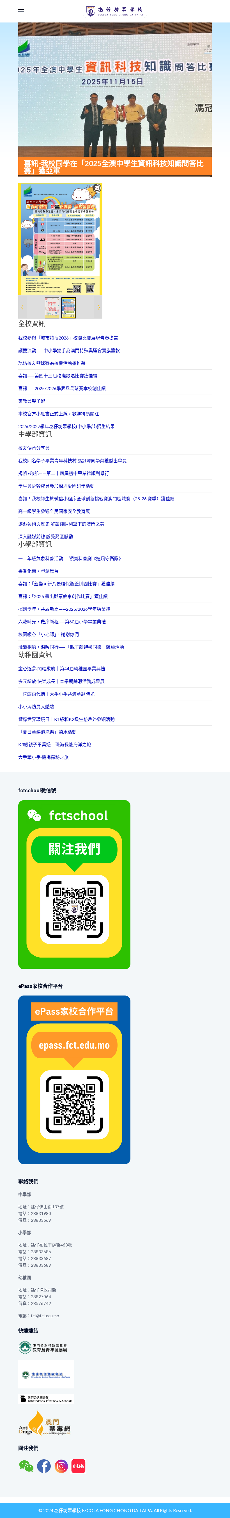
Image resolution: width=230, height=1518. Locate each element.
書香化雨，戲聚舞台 (38, 571)
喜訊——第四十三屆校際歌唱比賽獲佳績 (57, 375)
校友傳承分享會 (34, 448)
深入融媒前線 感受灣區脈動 (45, 536)
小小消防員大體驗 (36, 706)
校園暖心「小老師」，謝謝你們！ (50, 634)
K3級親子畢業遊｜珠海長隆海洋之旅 (54, 744)
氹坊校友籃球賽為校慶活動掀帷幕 (52, 363)
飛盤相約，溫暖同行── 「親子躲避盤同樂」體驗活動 (71, 647)
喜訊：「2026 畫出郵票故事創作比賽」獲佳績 (63, 596)
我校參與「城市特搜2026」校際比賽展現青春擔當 (68, 337)
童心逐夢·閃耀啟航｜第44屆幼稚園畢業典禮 (61, 668)
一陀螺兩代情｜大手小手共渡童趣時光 (56, 693)
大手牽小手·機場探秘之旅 (43, 757)
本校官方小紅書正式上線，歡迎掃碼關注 (58, 413)
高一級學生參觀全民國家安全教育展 (54, 511)
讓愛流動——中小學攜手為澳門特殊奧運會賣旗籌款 (69, 350)
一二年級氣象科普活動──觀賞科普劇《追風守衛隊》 (70, 558)
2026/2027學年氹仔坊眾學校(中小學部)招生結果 (66, 426)
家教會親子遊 (31, 401)
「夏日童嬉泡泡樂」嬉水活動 (47, 731)
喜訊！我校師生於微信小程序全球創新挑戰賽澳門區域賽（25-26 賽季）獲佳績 (96, 498)
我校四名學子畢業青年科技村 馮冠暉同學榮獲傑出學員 (72, 460)
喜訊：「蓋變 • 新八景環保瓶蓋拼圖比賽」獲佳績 (66, 583)
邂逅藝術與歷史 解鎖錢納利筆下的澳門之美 (61, 523)
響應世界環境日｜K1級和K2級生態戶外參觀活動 (66, 719)
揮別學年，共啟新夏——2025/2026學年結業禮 (64, 609)
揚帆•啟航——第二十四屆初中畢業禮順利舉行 (63, 473)
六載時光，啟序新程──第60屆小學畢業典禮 (62, 621)
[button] (21, 11)
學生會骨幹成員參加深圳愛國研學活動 (56, 485)
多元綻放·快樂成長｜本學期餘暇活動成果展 (61, 681)
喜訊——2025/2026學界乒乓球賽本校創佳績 (62, 388)
